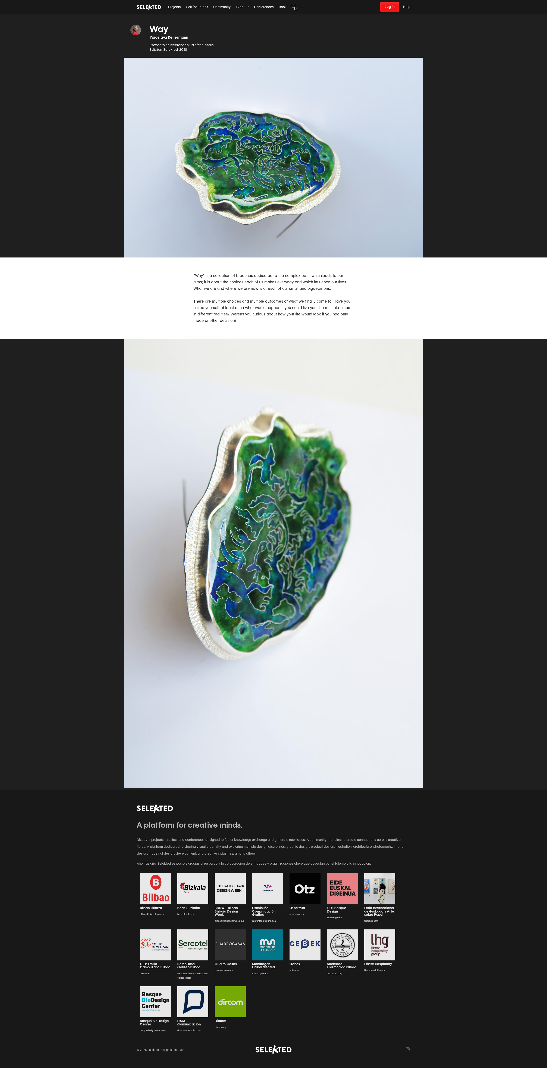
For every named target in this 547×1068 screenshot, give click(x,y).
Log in (390, 7)
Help (406, 7)
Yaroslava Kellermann (169, 37)
